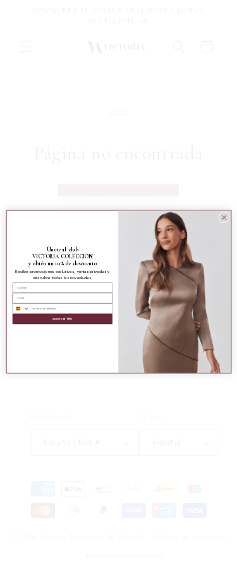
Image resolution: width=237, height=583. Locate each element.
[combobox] (21, 308)
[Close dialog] (224, 217)
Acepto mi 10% (62, 319)
